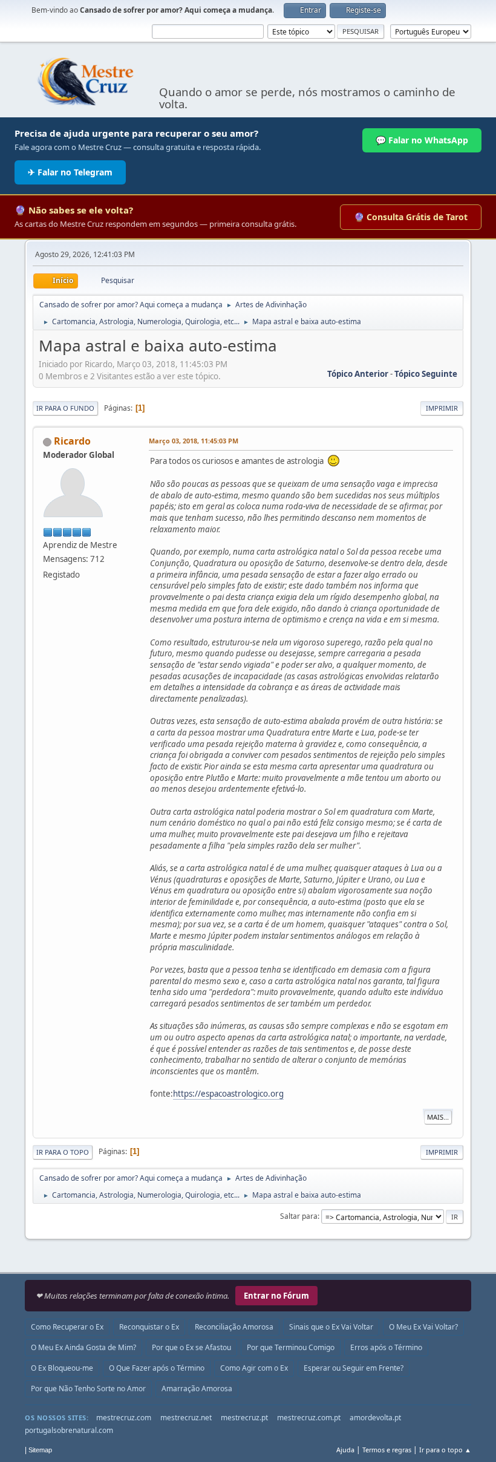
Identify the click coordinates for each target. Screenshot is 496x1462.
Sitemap (40, 1450)
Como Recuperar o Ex (67, 1327)
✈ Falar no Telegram (70, 172)
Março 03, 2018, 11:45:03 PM (193, 440)
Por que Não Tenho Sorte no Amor (88, 1388)
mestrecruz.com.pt (309, 1417)
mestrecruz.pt (244, 1417)
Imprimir (442, 408)
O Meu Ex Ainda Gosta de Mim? (83, 1347)
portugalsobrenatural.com (69, 1430)
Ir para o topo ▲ (445, 1449)
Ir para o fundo (65, 408)
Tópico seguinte (425, 373)
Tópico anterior (357, 373)
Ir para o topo (62, 1152)
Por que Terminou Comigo (290, 1347)
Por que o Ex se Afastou (191, 1347)
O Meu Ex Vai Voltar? (423, 1327)
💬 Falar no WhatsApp (422, 140)
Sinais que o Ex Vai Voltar (331, 1327)
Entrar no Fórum (276, 1295)
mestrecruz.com (123, 1417)
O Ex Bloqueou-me (62, 1368)
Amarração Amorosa (197, 1388)
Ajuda (345, 1449)
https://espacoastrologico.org (228, 1093)
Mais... (438, 1116)
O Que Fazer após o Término (156, 1368)
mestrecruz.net (186, 1417)
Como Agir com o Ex (254, 1368)
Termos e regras (386, 1449)
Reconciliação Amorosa (234, 1327)
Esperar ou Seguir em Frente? (353, 1368)
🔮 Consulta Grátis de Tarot (411, 217)
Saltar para (299, 1216)
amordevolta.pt (375, 1417)
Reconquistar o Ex (149, 1327)
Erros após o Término (386, 1347)
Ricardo (72, 441)
